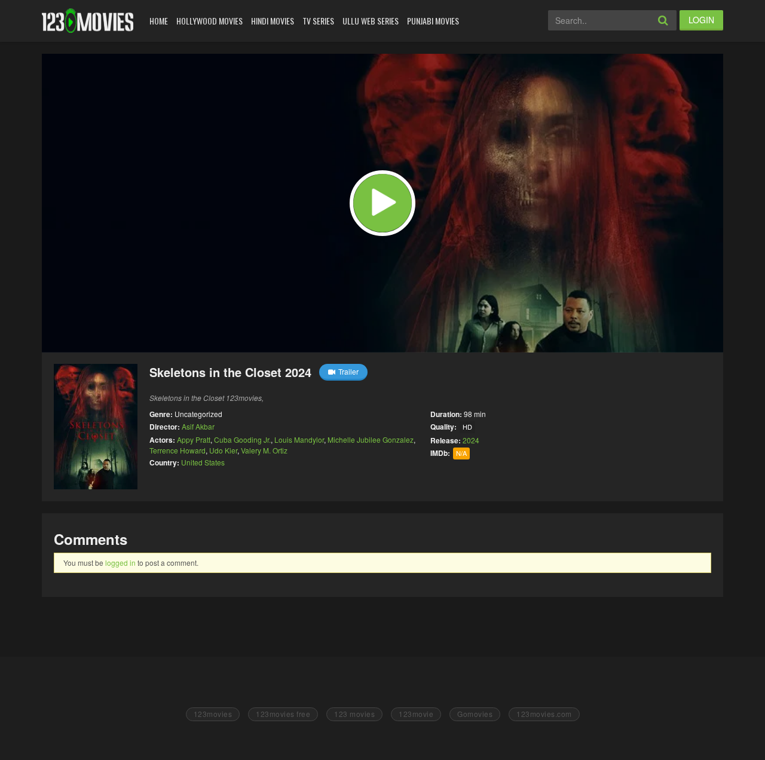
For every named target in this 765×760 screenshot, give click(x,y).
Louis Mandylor (299, 439)
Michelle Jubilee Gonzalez (371, 439)
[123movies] (87, 20)
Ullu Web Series (370, 20)
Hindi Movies (272, 20)
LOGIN (701, 20)
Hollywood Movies (209, 20)
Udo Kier (223, 450)
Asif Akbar (198, 426)
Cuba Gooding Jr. (242, 439)
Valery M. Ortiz (264, 450)
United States (203, 462)
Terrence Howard (177, 450)
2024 (471, 440)
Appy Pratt (193, 439)
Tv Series (318, 20)
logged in (120, 562)
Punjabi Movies (433, 20)
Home (158, 20)
